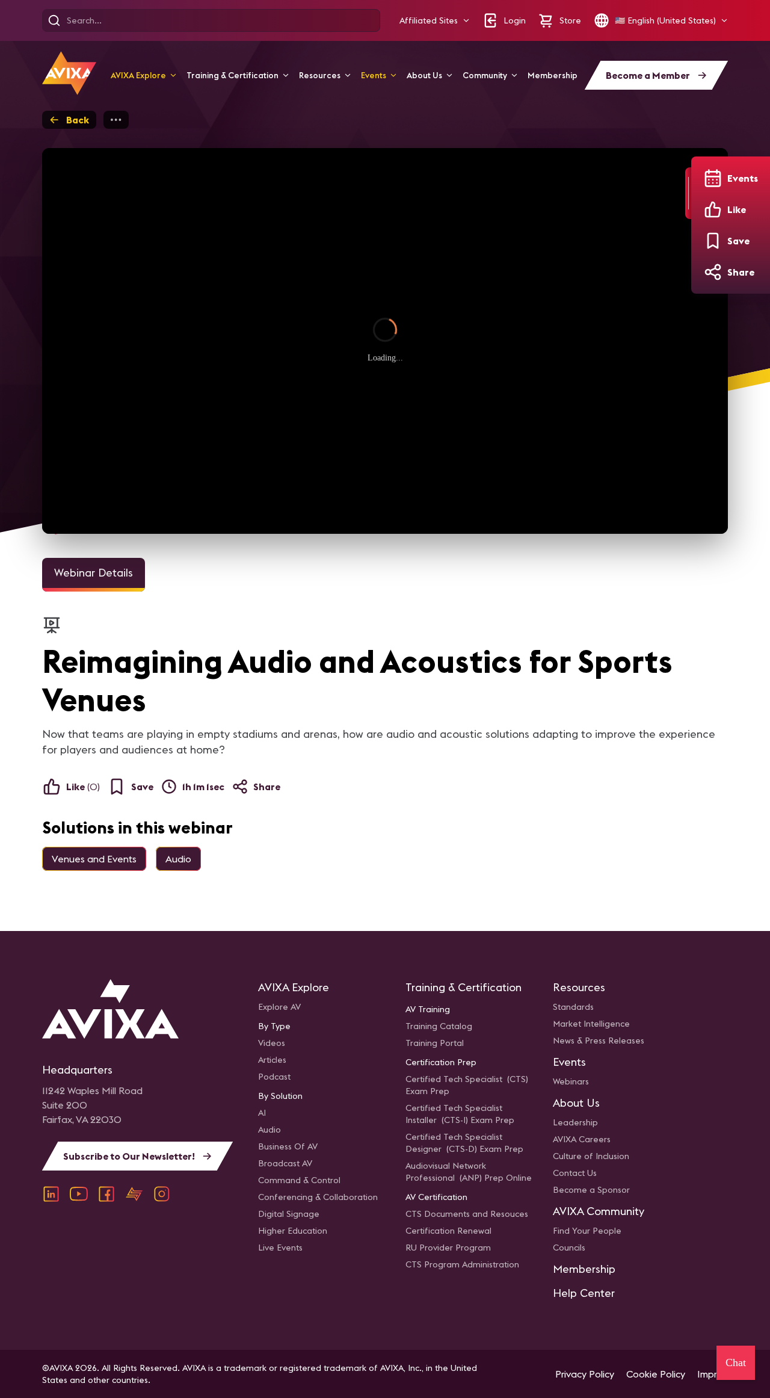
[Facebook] (106, 1194)
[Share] (712, 272)
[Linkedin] (51, 1194)
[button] (434, 20)
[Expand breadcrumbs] (116, 119)
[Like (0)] (712, 209)
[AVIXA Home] (69, 73)
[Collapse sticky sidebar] (688, 193)
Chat (735, 1362)
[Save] (712, 240)
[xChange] (134, 1194)
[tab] (93, 575)
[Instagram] (162, 1194)
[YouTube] (79, 1194)
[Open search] (54, 20)
